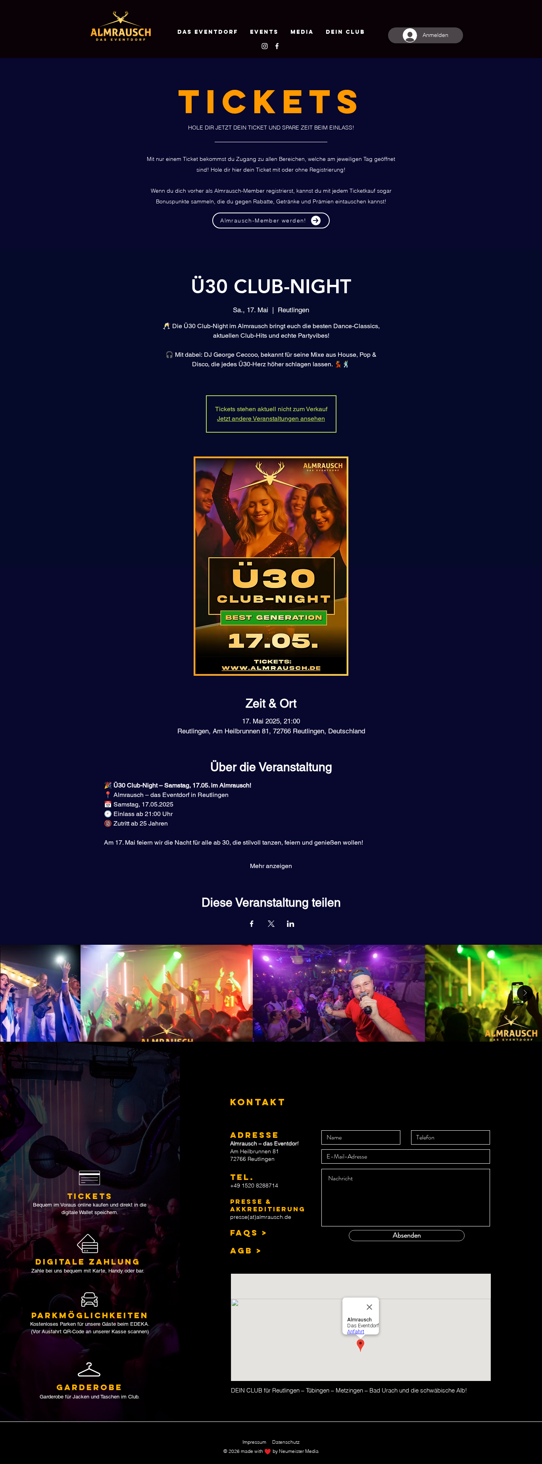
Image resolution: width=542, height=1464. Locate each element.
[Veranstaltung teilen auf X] (271, 924)
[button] (345, 32)
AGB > (246, 1250)
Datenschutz (286, 1442)
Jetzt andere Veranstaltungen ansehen (271, 418)
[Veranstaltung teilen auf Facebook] (252, 924)
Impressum (254, 1442)
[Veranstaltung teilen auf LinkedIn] (290, 924)
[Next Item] (525, 993)
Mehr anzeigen (271, 866)
